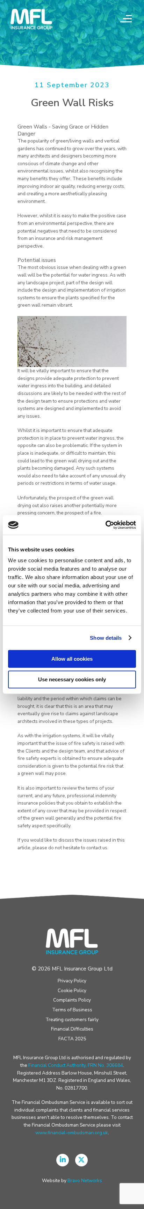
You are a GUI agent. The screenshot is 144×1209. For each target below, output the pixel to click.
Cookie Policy (72, 990)
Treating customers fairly (72, 1019)
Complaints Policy (72, 1000)
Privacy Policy (72, 980)
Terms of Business (72, 1009)
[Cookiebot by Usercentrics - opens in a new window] (105, 524)
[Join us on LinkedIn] (62, 1160)
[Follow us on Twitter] (81, 1160)
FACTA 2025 (72, 1038)
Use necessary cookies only (72, 679)
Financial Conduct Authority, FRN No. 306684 (75, 1065)
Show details (106, 638)
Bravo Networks (84, 1180)
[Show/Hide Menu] (125, 19)
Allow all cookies (72, 659)
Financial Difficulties (72, 1029)
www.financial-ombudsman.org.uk (71, 1132)
